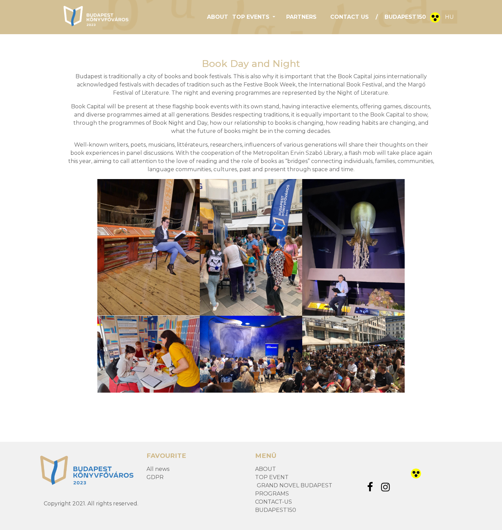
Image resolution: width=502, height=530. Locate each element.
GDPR (155, 477)
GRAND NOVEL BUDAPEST (294, 485)
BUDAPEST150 (405, 17)
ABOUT (217, 17)
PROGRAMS (272, 493)
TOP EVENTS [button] (251, 17)
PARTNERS (301, 17)
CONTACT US (349, 17)
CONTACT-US (273, 502)
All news (158, 469)
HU (449, 17)
